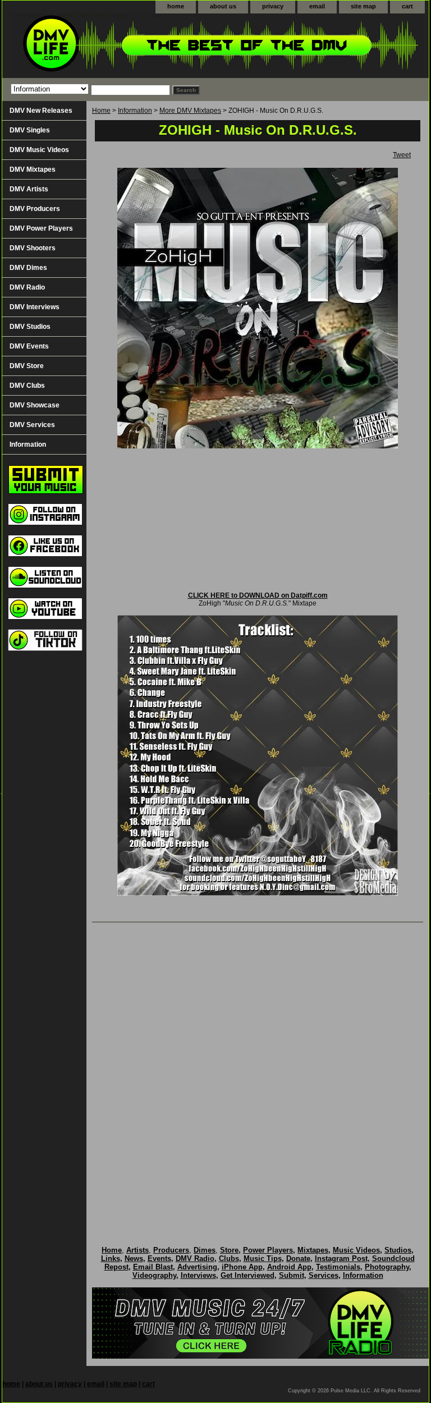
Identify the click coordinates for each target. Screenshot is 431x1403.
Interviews (198, 1275)
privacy (272, 6)
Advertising (197, 1267)
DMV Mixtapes (33, 169)
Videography (154, 1275)
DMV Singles (30, 130)
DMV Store (27, 366)
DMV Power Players (41, 228)
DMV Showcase (34, 405)
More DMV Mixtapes (190, 110)
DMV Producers (35, 209)
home (175, 6)
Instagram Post (341, 1258)
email (317, 6)
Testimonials (338, 1267)
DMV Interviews (34, 307)
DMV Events (29, 346)
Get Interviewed (247, 1275)
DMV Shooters (33, 248)
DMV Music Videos (39, 150)
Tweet (402, 155)
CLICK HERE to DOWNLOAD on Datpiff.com (258, 595)
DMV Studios (30, 327)
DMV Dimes (28, 268)
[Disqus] (257, 1072)
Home (101, 110)
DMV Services (32, 425)
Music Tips (263, 1258)
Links (110, 1258)
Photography (387, 1267)
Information (135, 110)
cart (407, 6)
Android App (289, 1267)
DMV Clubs (27, 385)
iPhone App (242, 1267)
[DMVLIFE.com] (142, 45)
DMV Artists (29, 189)
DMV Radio (27, 287)
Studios (397, 1250)
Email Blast (153, 1267)
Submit (291, 1275)
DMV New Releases (41, 110)
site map (363, 6)
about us (223, 6)
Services (323, 1275)
